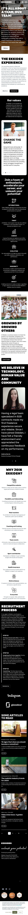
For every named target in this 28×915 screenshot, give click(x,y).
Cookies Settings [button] (8, 912)
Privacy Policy (18, 905)
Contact (4, 884)
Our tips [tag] (4, 753)
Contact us (14, 91)
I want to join (6, 359)
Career (3, 872)
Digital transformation (8, 862)
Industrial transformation (9, 865)
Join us (5, 48)
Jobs (17, 2)
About (3, 875)
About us (5, 91)
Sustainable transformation (10, 869)
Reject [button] (20, 912)
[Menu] (26, 2)
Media (3, 881)
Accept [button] (15, 912)
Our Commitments (7, 878)
